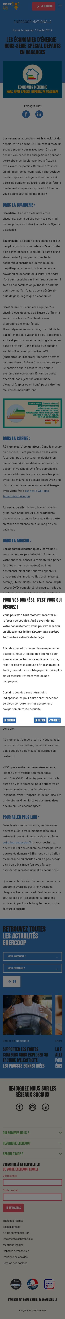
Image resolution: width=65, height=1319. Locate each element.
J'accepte (54, 720)
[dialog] (32, 659)
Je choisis (9, 720)
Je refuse (40, 720)
